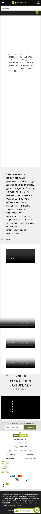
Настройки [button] (11, 510)
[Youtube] (7, 484)
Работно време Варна (29, 511)
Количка (37, 11)
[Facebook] (28, 480)
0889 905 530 (23, 446)
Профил (38, 2)
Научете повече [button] (15, 505)
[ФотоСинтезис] (20, 3)
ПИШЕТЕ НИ (23, 443)
